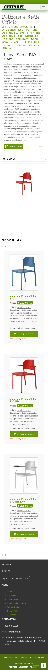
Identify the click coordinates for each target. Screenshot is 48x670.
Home (9, 592)
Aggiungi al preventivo (25, 334)
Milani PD (16, 42)
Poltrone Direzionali (20, 26)
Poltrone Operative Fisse (21, 34)
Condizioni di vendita (16, 603)
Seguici (41, 146)
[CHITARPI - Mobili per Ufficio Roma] (14, 7)
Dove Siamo (12, 599)
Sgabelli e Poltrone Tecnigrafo (20, 37)
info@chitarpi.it (13, 632)
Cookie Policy (13, 611)
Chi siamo (11, 596)
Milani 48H (32, 42)
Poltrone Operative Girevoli (20, 31)
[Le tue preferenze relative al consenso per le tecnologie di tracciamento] (43, 665)
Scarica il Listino (15, 146)
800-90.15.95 (12, 626)
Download (11, 615)
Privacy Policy (13, 607)
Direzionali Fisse (12, 29)
